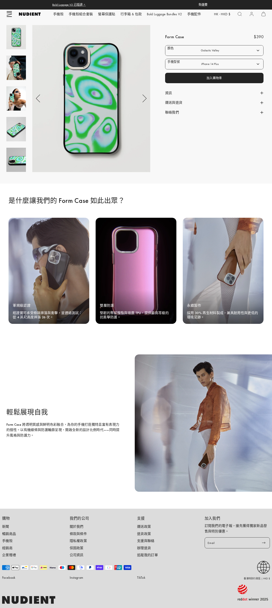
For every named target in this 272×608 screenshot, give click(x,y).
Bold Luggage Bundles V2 (164, 14)
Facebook (9, 577)
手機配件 (194, 14)
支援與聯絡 (145, 541)
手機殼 (58, 14)
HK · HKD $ (222, 14)
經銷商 (7, 548)
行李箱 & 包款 (131, 14)
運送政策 (144, 526)
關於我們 (77, 526)
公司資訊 (77, 555)
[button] (9, 14)
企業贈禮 (9, 555)
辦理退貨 (144, 548)
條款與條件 (78, 534)
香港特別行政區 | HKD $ (257, 578)
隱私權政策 (78, 541)
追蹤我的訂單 (147, 555)
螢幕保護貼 (106, 14)
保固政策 (77, 548)
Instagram (76, 577)
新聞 (5, 526)
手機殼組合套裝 (81, 14)
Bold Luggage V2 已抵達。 (69, 5)
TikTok (141, 577)
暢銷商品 (9, 534)
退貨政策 (144, 534)
